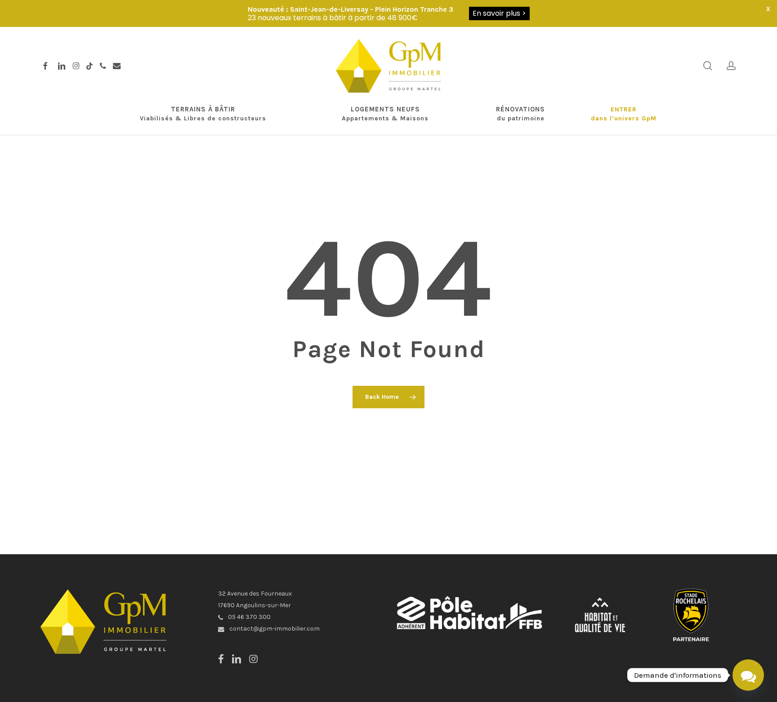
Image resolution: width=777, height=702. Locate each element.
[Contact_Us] (748, 675)
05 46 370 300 (249, 617)
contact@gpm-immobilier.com (274, 628)
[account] (731, 66)
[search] (707, 66)
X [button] (768, 8)
